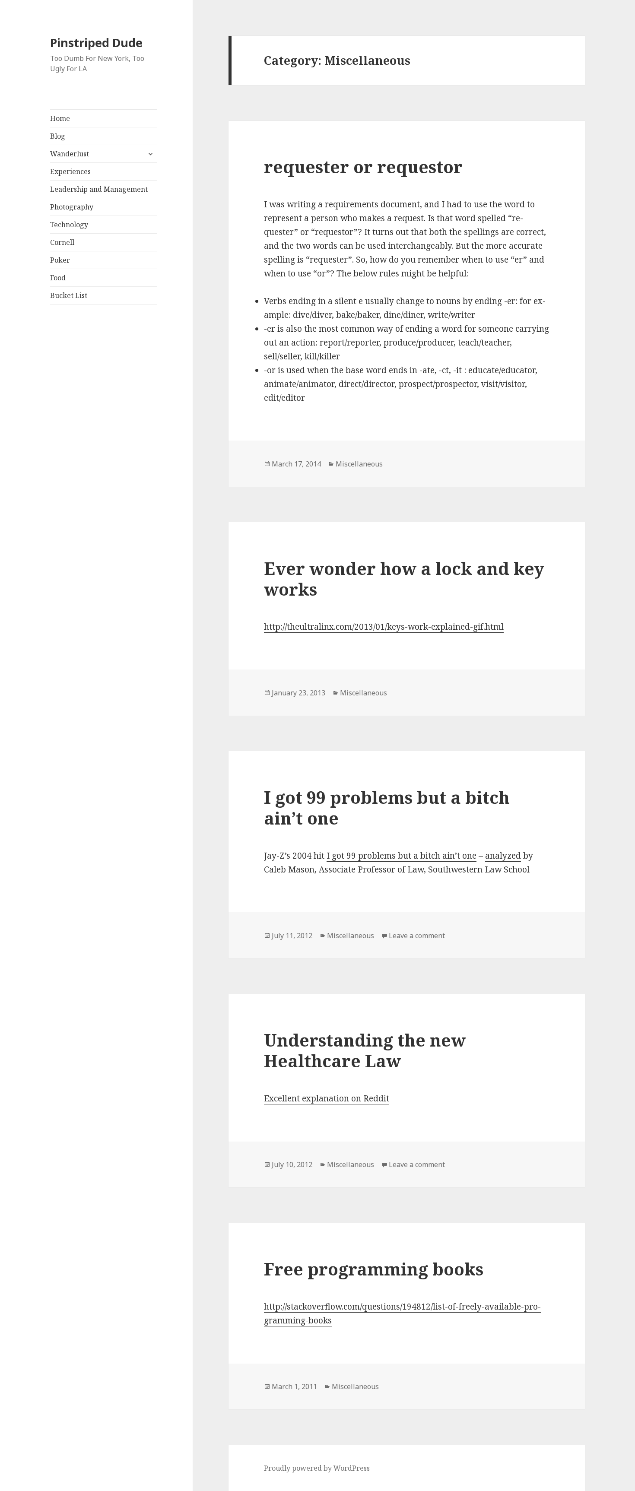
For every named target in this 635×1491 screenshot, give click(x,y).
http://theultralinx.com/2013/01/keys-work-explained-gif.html (384, 626)
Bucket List (68, 295)
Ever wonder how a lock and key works (404, 578)
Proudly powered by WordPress (317, 1468)
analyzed (503, 855)
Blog (57, 136)
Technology (69, 224)
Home (60, 118)
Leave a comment (417, 935)
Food (58, 277)
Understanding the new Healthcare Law (365, 1050)
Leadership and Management (99, 189)
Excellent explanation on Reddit (326, 1098)
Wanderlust (69, 154)
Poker (60, 260)
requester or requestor (363, 166)
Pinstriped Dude (96, 43)
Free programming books (373, 1268)
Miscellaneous (359, 464)
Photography (71, 207)
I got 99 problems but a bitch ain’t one (387, 807)
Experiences (70, 171)
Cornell (62, 242)
